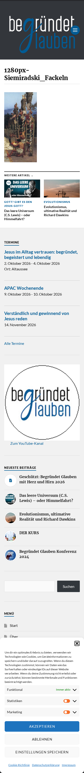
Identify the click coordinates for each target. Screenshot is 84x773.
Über (14, 636)
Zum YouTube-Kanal (26, 443)
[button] (77, 643)
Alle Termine (14, 343)
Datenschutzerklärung (46, 765)
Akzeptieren (42, 726)
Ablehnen (42, 739)
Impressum (69, 765)
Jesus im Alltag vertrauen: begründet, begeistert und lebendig (41, 254)
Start (14, 625)
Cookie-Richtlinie (19, 765)
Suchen (68, 586)
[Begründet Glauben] (42, 30)
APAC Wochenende (23, 288)
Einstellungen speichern (42, 752)
